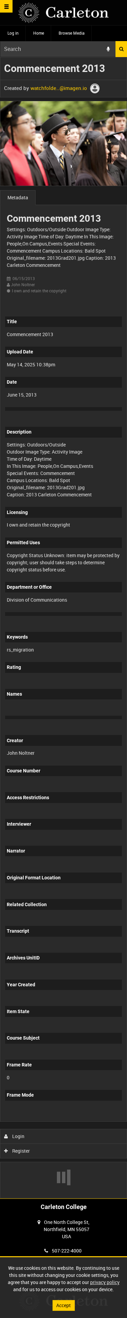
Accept (63, 1305)
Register (20, 1151)
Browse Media (72, 33)
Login (17, 1136)
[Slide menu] (6, 6)
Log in (13, 33)
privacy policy (105, 1282)
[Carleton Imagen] (63, 13)
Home (38, 33)
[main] (63, 627)
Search (121, 49)
